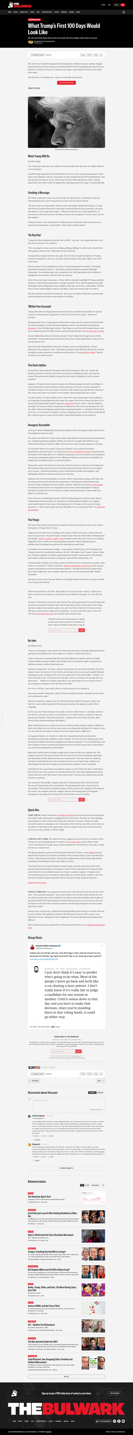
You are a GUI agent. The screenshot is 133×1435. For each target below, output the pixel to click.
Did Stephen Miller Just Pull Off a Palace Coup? (49, 1269)
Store (103, 5)
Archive (71, 12)
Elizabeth (35, 1144)
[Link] (25, 156)
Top (82, 1185)
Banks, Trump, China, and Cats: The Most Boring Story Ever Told (52, 1288)
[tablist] (96, 1093)
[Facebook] (119, 1421)
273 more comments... (66, 1168)
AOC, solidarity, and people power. (38, 1238)
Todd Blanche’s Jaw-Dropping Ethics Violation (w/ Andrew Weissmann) (50, 1360)
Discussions (95, 1185)
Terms (112, 1432)
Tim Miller (33, 1224)
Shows (32, 12)
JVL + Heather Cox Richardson (41, 1324)
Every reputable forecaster (79, 452)
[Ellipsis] (104, 1115)
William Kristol (38, 41)
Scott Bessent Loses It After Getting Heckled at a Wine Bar (52, 1214)
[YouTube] (123, 1421)
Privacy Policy (81, 1058)
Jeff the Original (38, 1115)
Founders (64, 12)
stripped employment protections (78, 566)
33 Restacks (51, 1067)
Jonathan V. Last (35, 1202)
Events (56, 12)
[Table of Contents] (2, 717)
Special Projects (47, 12)
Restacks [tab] (100, 1092)
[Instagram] (114, 1421)
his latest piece (74, 842)
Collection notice (120, 1432)
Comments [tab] (92, 1092)
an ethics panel (96, 485)
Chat (38, 12)
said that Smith (89, 352)
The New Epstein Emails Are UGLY (43, 1341)
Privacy (108, 1432)
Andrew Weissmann (36, 1370)
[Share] (101, 55)
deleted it (93, 852)
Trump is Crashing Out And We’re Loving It (47, 1251)
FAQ (109, 5)
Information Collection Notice (65, 1058)
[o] (93, 1216)
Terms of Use (76, 1056)
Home (9, 12)
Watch (16, 12)
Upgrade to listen (38, 55)
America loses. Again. (34, 1293)
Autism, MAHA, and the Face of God (43, 1306)
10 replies (37, 1140)
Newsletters (24, 12)
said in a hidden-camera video (51, 538)
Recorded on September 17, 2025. (38, 1328)
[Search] (124, 12)
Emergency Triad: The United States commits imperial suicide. (46, 1199)
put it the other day (45, 614)
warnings (32, 328)
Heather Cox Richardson (47, 1330)
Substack (48, 1432)
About (78, 12)
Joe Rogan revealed (65, 815)
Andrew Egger (50, 41)
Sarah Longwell (35, 1259)
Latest (87, 1185)
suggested (69, 403)
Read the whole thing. (37, 883)
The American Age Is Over (39, 1196)
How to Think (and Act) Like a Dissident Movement (50, 1235)
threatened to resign (95, 331)
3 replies (36, 1160)
